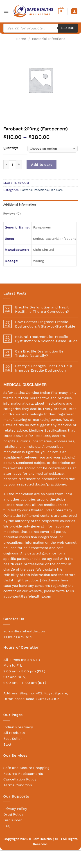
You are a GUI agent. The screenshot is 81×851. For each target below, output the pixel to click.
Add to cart (41, 164)
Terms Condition (17, 785)
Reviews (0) (12, 213)
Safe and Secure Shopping (26, 768)
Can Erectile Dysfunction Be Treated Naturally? (39, 353)
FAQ (6, 826)
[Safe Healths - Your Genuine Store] (33, 11)
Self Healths (42, 839)
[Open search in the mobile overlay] (40, 28)
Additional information (19, 204)
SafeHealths (13, 425)
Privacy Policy (15, 809)
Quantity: (10, 148)
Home (21, 39)
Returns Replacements (23, 773)
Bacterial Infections (48, 39)
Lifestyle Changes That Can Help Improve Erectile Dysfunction (43, 368)
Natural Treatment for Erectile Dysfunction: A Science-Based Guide (46, 339)
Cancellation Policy (19, 779)
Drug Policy (13, 814)
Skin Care (56, 190)
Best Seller (12, 738)
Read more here (54, 580)
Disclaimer (12, 820)
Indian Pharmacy (18, 727)
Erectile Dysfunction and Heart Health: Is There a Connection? (42, 309)
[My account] (74, 11)
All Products (14, 733)
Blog (7, 744)
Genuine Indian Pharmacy (47, 393)
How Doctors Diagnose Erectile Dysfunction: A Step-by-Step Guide (45, 324)
